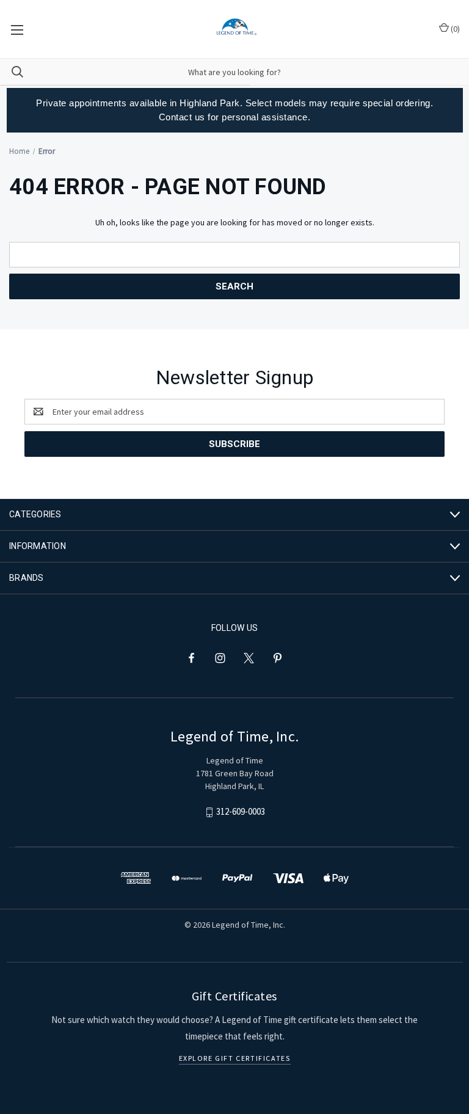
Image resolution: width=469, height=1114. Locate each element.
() (454, 28)
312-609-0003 (240, 812)
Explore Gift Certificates (235, 1058)
